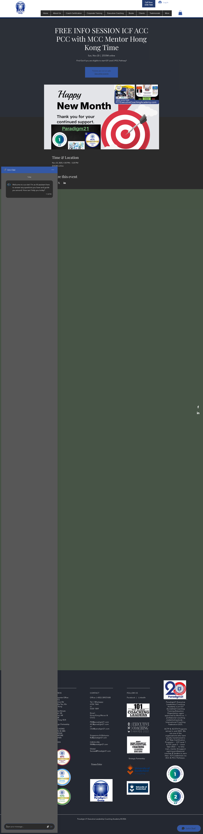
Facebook (131, 697)
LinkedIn (142, 697)
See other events (102, 74)
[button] (180, 12)
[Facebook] (198, 407)
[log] (29, 497)
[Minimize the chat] (53, 170)
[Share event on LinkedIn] (65, 183)
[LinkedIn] (198, 413)
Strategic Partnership (137, 758)
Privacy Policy (96, 764)
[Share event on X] (59, 183)
